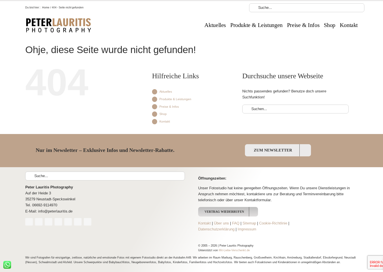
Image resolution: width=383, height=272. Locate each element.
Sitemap (249, 223)
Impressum (247, 229)
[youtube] (48, 222)
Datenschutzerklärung (216, 229)
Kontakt (164, 121)
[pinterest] (68, 222)
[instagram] (58, 222)
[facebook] (29, 222)
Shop (163, 114)
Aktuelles (165, 91)
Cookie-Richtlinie (273, 223)
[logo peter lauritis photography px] (58, 19)
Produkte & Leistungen (175, 99)
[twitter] (39, 222)
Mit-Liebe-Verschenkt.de (234, 250)
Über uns (221, 223)
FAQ (235, 223)
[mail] (87, 222)
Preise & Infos (169, 106)
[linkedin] (78, 222)
